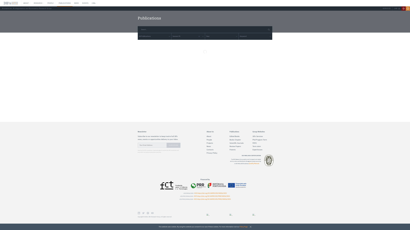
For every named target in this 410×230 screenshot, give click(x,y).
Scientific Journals (237, 143)
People (209, 140)
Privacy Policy (212, 153)
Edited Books (235, 136)
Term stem (257, 146)
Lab (395, 8)
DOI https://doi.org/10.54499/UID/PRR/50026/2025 (212, 196)
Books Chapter (235, 140)
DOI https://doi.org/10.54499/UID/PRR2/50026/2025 (212, 199)
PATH (255, 143)
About (209, 136)
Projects (210, 143)
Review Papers (235, 146)
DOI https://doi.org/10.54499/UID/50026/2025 (210, 193)
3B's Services (258, 136)
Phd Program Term (260, 140)
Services (387, 8)
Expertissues (257, 150)
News (209, 146)
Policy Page (244, 227)
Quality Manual (254, 163)
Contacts (210, 150)
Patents (233, 150)
